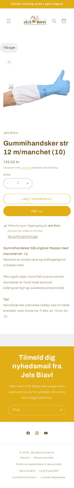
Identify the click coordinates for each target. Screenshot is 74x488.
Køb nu (37, 211)
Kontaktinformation (25, 477)
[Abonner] (61, 410)
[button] (8, 21)
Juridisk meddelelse (53, 477)
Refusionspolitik (43, 458)
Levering (27, 168)
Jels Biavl (36, 452)
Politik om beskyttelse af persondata (39, 464)
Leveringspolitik (49, 471)
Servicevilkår (27, 471)
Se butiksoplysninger (23, 236)
